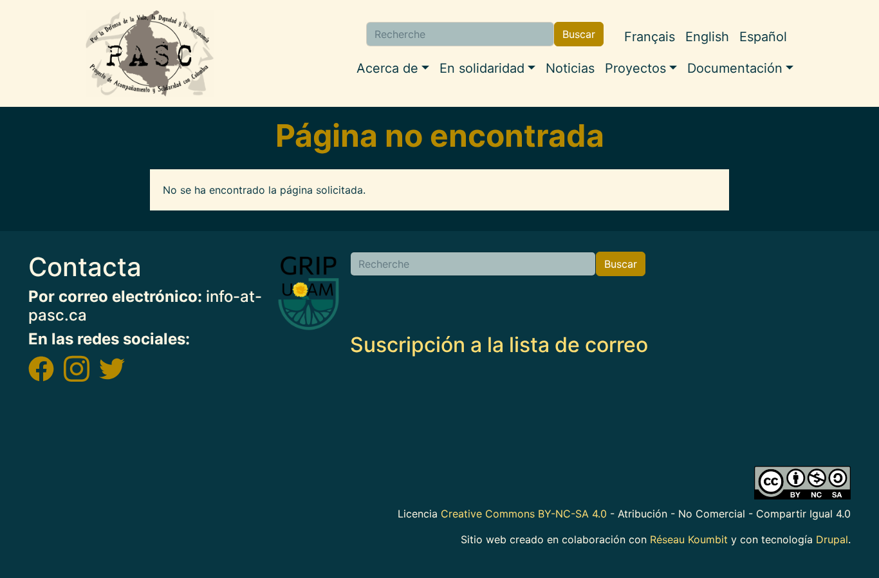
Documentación (734, 68)
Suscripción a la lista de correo (499, 344)
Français (649, 36)
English (707, 36)
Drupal (832, 539)
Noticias (570, 68)
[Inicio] (150, 53)
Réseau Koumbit (689, 539)
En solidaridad (481, 68)
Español (763, 36)
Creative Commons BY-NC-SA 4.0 (524, 513)
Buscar (578, 34)
